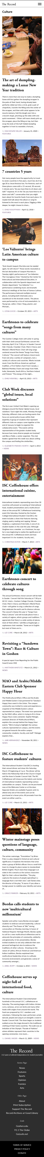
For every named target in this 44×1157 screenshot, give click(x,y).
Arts (35, 311)
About (22, 1100)
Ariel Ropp (10, 966)
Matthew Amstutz (14, 667)
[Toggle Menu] (40, 4)
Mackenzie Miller (13, 131)
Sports (22, 1075)
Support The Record (22, 1108)
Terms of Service (22, 1145)
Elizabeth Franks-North (16, 445)
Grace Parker (11, 893)
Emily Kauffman (12, 209)
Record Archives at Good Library (22, 1112)
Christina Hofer (12, 542)
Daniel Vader (11, 1038)
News (6, 448)
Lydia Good (10, 311)
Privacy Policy (22, 1149)
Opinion (22, 1079)
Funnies (22, 1083)
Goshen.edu (22, 1126)
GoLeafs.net (22, 1134)
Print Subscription (22, 1104)
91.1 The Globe (22, 1130)
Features (6, 133)
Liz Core (9, 632)
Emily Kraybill (11, 378)
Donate (22, 1153)
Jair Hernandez (12, 740)
